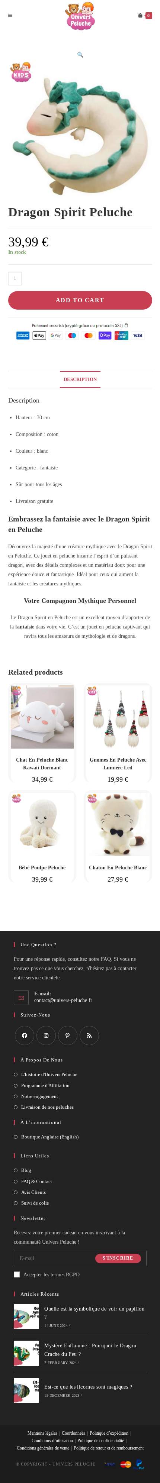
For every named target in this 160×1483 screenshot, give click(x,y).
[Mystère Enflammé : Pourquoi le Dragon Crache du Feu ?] (26, 1353)
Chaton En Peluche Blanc (118, 867)
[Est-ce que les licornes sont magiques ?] (26, 1390)
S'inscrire (118, 1258)
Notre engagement (39, 1096)
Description (80, 379)
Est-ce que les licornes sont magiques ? (88, 1387)
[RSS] (89, 1035)
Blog (26, 1170)
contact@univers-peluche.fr (63, 1000)
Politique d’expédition (109, 1433)
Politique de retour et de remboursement (109, 1448)
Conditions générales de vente (43, 1448)
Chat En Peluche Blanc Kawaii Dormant (42, 763)
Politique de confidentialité (100, 1440)
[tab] (80, 379)
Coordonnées (73, 1433)
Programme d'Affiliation (45, 1085)
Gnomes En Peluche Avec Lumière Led (118, 763)
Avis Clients (33, 1192)
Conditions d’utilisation (52, 1440)
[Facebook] (24, 1035)
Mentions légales (42, 1433)
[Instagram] (46, 1035)
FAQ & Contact (36, 1181)
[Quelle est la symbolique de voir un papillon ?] (26, 1316)
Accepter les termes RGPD (51, 1274)
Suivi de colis (35, 1203)
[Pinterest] (67, 1035)
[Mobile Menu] (10, 16)
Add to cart (80, 300)
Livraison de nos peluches (47, 1107)
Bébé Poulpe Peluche (42, 867)
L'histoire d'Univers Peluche (49, 1074)
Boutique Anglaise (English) (50, 1137)
